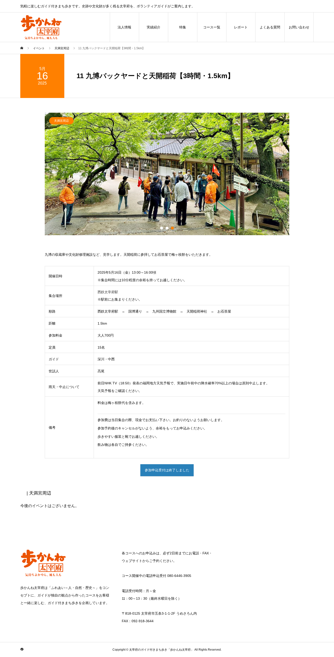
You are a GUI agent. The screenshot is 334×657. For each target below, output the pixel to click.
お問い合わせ (299, 27)
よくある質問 (270, 27)
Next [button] (292, 176)
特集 (182, 27)
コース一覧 (211, 27)
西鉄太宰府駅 (108, 292)
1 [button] (161, 228)
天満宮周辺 (61, 120)
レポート (241, 27)
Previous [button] (41, 176)
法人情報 (124, 27)
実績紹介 (153, 27)
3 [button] (172, 228)
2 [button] (167, 228)
